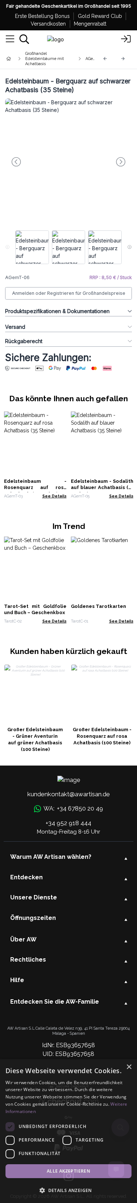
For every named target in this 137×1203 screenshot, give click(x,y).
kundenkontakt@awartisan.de (68, 794)
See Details (54, 496)
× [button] (129, 1067)
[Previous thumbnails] (7, 247)
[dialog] (68, 1131)
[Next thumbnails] (129, 247)
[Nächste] (123, 59)
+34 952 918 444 (68, 823)
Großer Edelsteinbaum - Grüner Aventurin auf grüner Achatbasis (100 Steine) (35, 739)
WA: (73, 808)
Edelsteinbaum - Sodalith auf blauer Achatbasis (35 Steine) (102, 487)
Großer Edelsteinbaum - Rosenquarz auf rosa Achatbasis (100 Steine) (102, 736)
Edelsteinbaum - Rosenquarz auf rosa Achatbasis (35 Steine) (35, 487)
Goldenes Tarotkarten (98, 606)
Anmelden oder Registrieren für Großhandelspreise (68, 293)
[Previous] (105, 59)
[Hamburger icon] (10, 39)
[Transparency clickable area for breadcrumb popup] (47, 58)
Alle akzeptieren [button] (68, 1171)
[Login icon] (126, 39)
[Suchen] (24, 39)
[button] (68, 1190)
